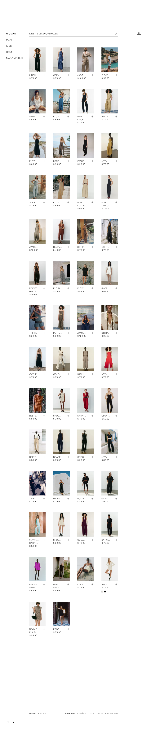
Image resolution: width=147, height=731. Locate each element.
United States (37, 713)
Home (9, 52)
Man (9, 39)
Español (82, 713)
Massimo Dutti (15, 58)
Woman (11, 33)
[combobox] (73, 34)
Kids (9, 45)
